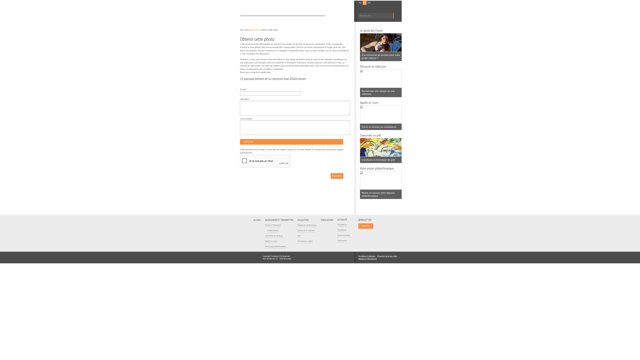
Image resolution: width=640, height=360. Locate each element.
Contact (338, 3)
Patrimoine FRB (257, 9)
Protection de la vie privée (387, 256)
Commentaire (246, 119)
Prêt (299, 236)
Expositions (342, 230)
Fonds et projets (344, 235)
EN (369, 3)
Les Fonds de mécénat (274, 236)
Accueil (245, 19)
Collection (289, 19)
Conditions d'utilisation (367, 256)
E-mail (243, 89)
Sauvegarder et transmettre (267, 19)
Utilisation (245, 99)
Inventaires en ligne (305, 241)
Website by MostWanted (368, 259)
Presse (347, 3)
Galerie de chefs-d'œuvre (307, 225)
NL (360, 3)
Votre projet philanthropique (275, 246)
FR (364, 3)
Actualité (319, 19)
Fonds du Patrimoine (273, 225)
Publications (304, 19)
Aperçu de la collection (306, 230)
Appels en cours (271, 241)
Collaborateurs (272, 230)
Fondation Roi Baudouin (288, 7)
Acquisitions (342, 225)
